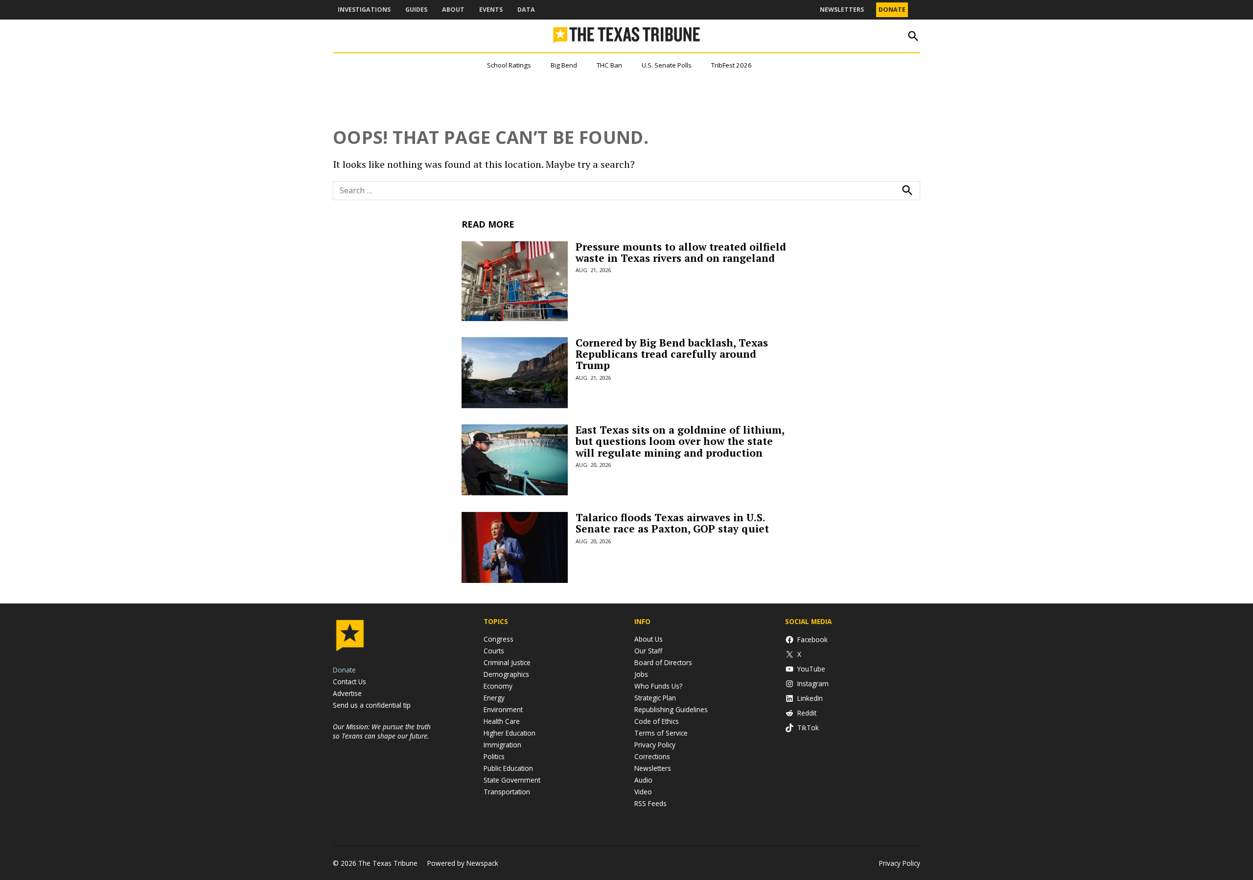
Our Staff (648, 650)
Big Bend (564, 65)
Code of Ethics (656, 721)
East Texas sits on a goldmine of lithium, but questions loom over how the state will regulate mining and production (680, 441)
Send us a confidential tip (372, 705)
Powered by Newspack (462, 863)
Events (491, 9)
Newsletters (842, 9)
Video (643, 791)
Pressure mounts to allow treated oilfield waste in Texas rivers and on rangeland (681, 252)
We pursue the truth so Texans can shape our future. (382, 731)
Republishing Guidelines (671, 709)
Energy (494, 697)
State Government (512, 780)
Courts (494, 650)
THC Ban (609, 65)
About (453, 9)
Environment (503, 709)
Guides (416, 9)
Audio (643, 780)
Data (526, 9)
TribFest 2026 (731, 65)
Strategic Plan (655, 697)
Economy (498, 686)
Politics (494, 756)
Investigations (364, 9)
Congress (498, 639)
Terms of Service (661, 733)
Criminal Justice (507, 662)
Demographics (506, 674)
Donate (892, 9)
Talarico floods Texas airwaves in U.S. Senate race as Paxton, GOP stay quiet (672, 522)
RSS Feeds (650, 803)
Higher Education (509, 733)
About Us (648, 639)
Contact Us (349, 681)
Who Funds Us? (658, 686)
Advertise (347, 693)
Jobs (641, 674)
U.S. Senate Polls (667, 65)
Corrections (652, 756)
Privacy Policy (654, 744)
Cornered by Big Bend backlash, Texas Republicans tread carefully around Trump (672, 354)
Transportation (507, 791)
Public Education (508, 768)
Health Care (502, 721)
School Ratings (509, 65)
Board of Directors (663, 662)
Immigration (502, 744)
